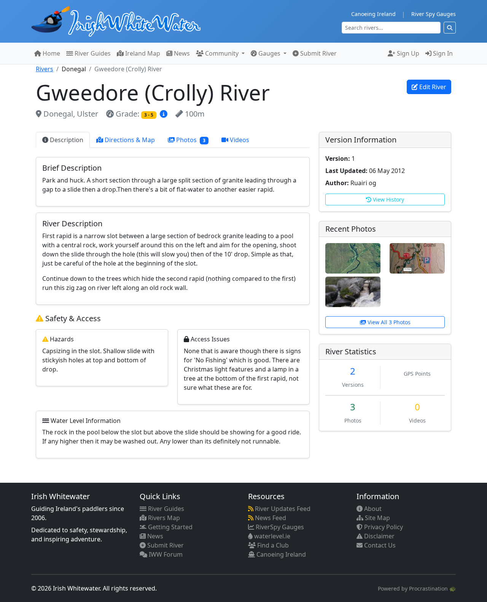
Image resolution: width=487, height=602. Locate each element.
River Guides (92, 53)
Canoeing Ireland (373, 14)
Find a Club (272, 545)
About (372, 508)
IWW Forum (165, 554)
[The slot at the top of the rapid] (352, 291)
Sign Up (407, 53)
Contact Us (379, 545)
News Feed (269, 518)
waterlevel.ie (271, 536)
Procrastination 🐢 (432, 588)
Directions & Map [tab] (129, 140)
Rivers (44, 69)
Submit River (318, 53)
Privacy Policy (383, 527)
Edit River (432, 87)
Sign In (442, 53)
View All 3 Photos (388, 322)
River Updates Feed (281, 508)
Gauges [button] (269, 53)
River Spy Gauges (433, 14)
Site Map (376, 518)
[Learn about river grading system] (164, 114)
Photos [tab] (190, 140)
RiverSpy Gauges (279, 527)
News (181, 53)
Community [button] (222, 53)
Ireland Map (142, 53)
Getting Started (169, 527)
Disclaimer (379, 536)
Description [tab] (65, 140)
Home (50, 53)
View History (387, 199)
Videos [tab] (238, 140)
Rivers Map (163, 518)
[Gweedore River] (352, 257)
